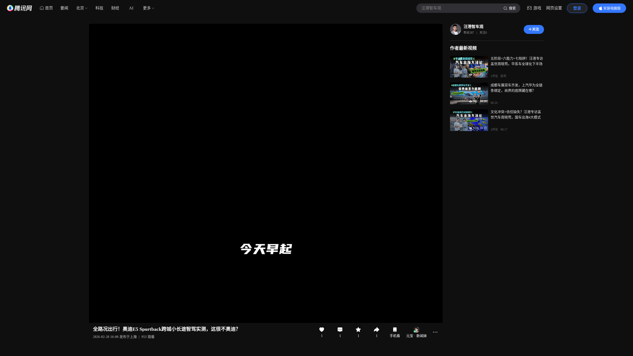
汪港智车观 (473, 26)
